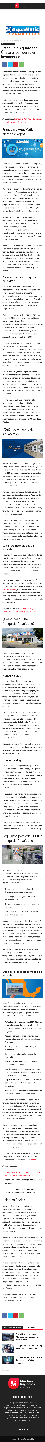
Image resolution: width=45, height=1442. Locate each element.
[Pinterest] (15, 64)
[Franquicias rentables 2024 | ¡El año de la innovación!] (8, 1348)
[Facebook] (4, 64)
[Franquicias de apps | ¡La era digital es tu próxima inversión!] (8, 1360)
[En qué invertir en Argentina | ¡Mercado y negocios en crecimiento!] (8, 1337)
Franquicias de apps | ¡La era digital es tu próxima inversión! (29, 1360)
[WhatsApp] (21, 64)
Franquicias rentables (14, 40)
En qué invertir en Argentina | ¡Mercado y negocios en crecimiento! (29, 1337)
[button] (4, 6)
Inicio (3, 40)
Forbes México (10, 589)
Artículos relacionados (12, 1328)
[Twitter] (10, 64)
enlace (33, 1160)
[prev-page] (3, 1369)
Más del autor (29, 1328)
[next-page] (7, 1369)
